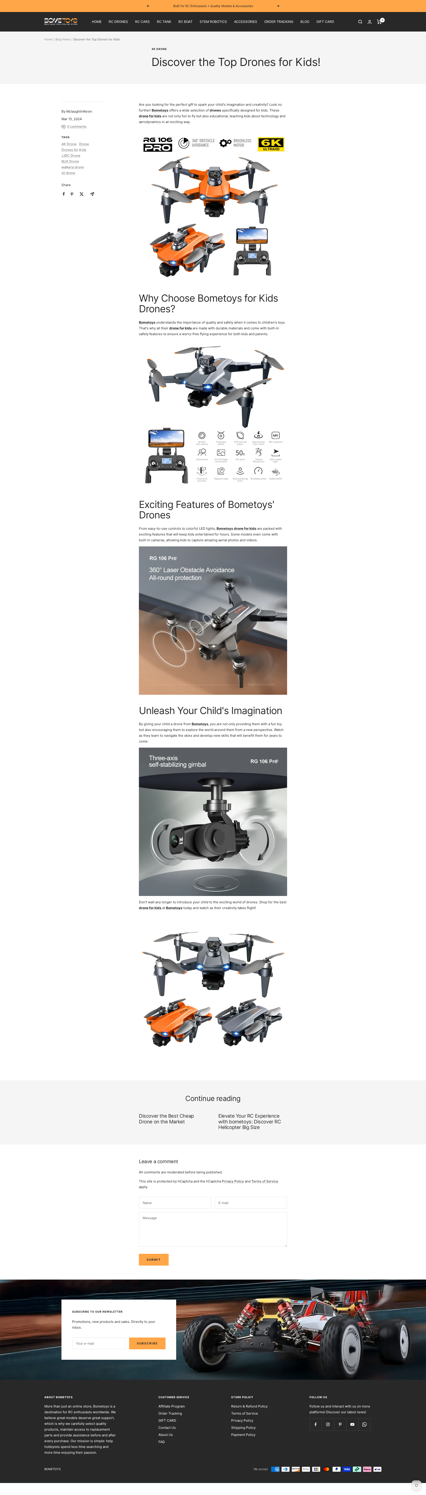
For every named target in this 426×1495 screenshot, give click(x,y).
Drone (84, 144)
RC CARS (142, 22)
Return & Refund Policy (249, 1406)
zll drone (68, 173)
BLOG (304, 22)
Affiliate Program (171, 1406)
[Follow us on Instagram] (328, 1424)
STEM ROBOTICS (213, 22)
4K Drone (159, 49)
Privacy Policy (233, 1181)
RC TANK (164, 22)
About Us (165, 1435)
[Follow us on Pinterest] (340, 1424)
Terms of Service (264, 1181)
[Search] (360, 22)
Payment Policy (243, 1435)
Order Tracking (170, 1413)
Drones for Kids (73, 150)
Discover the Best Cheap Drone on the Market (166, 1119)
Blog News (62, 39)
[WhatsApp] (364, 1424)
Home (48, 39)
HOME (97, 22)
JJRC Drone (70, 155)
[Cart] (379, 22)
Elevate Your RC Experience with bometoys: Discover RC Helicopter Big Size (249, 1121)
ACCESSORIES (245, 22)
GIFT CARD (325, 22)
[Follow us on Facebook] (316, 1424)
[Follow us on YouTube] (352, 1424)
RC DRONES (118, 22)
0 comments (77, 126)
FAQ (161, 1442)
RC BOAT (185, 22)
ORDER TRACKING (278, 22)
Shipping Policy (243, 1427)
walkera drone (72, 167)
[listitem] (64, 194)
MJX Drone (70, 161)
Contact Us (167, 1427)
